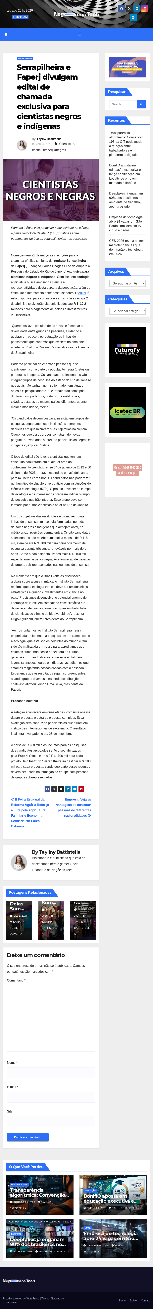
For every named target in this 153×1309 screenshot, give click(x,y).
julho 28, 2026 (97, 1208)
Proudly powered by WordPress (21, 1298)
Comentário (16, 980)
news (88, 1228)
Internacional (19, 1185)
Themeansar (10, 1302)
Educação (90, 1191)
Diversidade (25, 58)
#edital (36, 150)
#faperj (48, 150)
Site (10, 1111)
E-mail (12, 1087)
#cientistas (66, 144)
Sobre (133, 1300)
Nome (12, 1062)
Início (122, 1300)
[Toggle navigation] (79, 34)
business (16, 1234)
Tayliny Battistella (48, 139)
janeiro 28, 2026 (98, 1245)
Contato (145, 1300)
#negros (60, 150)
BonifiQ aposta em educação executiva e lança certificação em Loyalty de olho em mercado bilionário (125, 174)
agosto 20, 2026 (25, 1202)
